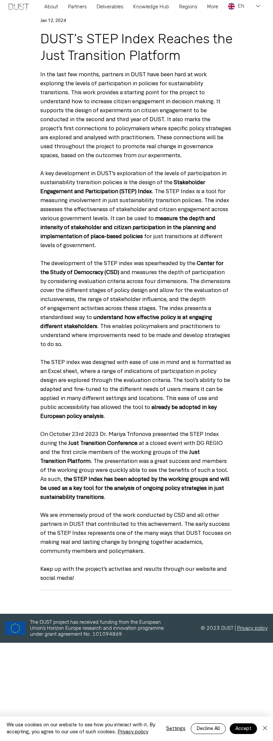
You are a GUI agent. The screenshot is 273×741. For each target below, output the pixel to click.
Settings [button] (175, 728)
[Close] (265, 729)
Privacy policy (252, 628)
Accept (243, 728)
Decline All (208, 728)
